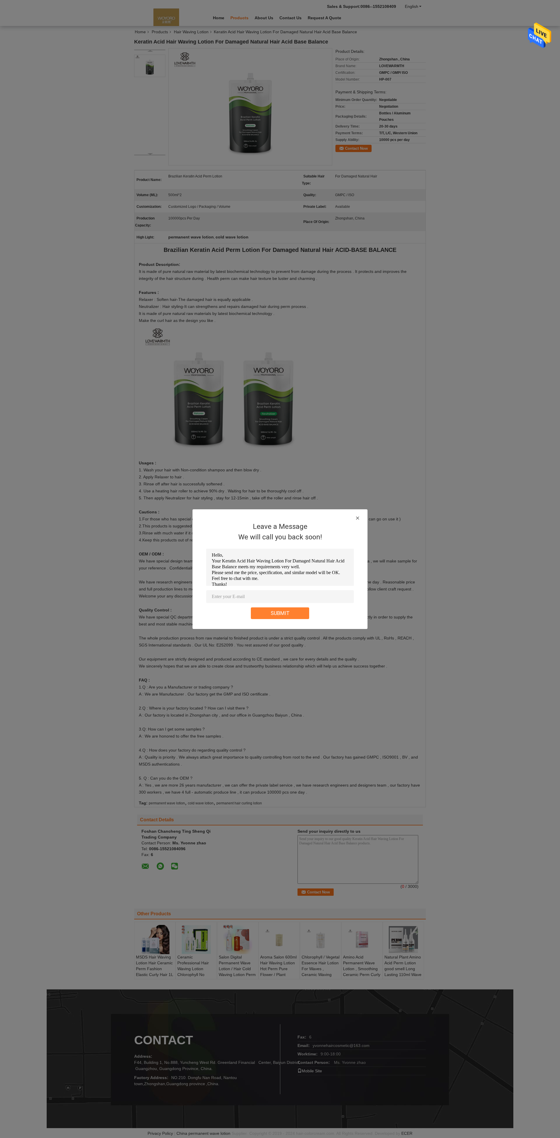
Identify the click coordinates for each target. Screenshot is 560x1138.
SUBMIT (280, 613)
